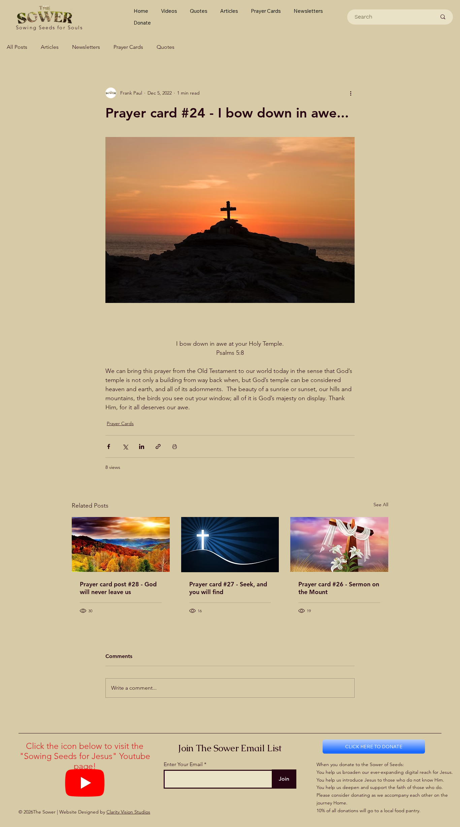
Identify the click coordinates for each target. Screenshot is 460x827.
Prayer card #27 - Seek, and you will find (228, 588)
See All (380, 505)
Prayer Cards (128, 47)
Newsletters (86, 47)
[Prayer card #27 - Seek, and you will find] (230, 544)
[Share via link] (158, 446)
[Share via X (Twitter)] (125, 446)
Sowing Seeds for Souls (49, 27)
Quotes (165, 47)
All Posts (17, 47)
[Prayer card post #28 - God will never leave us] (121, 544)
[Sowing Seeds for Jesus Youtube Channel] (85, 782)
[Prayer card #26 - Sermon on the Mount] (339, 544)
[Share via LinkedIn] (141, 446)
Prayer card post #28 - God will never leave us (118, 588)
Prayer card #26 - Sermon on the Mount (338, 588)
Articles (50, 47)
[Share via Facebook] (108, 446)
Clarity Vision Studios (128, 812)
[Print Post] (174, 446)
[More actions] (351, 93)
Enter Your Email (183, 764)
